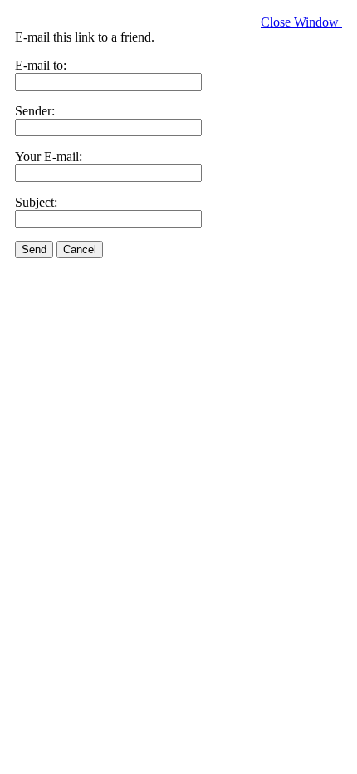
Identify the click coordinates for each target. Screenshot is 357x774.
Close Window (301, 22)
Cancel (79, 249)
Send (34, 249)
